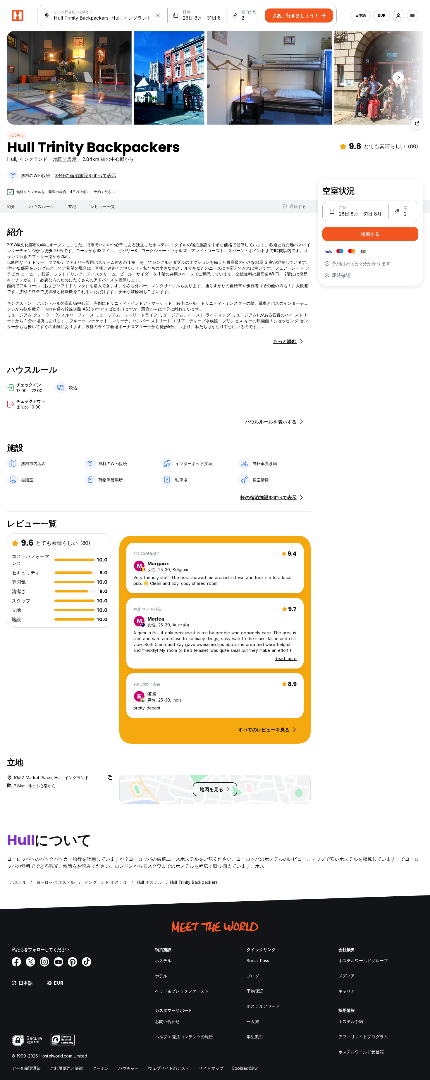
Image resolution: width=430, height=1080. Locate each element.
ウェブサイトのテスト (168, 1068)
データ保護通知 (26, 1068)
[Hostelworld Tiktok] (86, 962)
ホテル (161, 975)
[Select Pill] (398, 15)
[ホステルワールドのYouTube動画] (58, 962)
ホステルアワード (263, 1006)
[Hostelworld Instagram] (44, 962)
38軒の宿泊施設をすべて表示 (85, 175)
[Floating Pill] (398, 78)
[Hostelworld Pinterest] (72, 962)
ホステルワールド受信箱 (361, 1051)
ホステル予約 (350, 1021)
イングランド (33, 159)
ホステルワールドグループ (363, 960)
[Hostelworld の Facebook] (16, 962)
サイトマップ (211, 1068)
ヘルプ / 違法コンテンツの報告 (184, 1036)
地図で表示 (65, 159)
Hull (11, 159)
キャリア (346, 990)
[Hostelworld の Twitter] (30, 962)
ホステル (16, 135)
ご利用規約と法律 (66, 1068)
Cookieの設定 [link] (245, 1068)
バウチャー (128, 1068)
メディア (346, 975)
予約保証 (255, 990)
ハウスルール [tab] (41, 206)
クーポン (100, 1068)
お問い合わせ (167, 1021)
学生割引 (255, 1036)
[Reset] (158, 15)
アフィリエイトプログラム (363, 1036)
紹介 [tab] (11, 206)
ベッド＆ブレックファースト (182, 990)
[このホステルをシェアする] (417, 123)
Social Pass (258, 960)
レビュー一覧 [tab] (102, 206)
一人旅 (253, 1021)
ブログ (253, 975)
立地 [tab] (72, 206)
